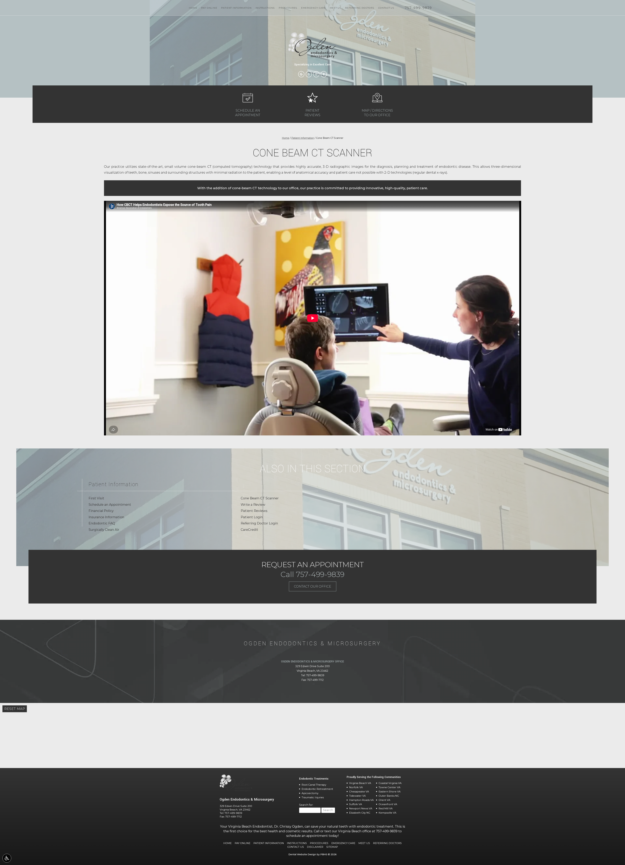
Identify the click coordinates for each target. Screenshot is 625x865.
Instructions (265, 8)
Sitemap (332, 846)
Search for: (306, 804)
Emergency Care (313, 8)
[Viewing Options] (6, 858)
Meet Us (335, 8)
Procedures (288, 8)
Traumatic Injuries (313, 797)
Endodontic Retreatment (317, 788)
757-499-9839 (315, 675)
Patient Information (236, 8)
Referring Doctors (359, 8)
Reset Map (14, 709)
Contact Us (386, 8)
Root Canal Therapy (314, 784)
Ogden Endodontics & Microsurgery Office (312, 661)
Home (193, 8)
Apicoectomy (310, 793)
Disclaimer (315, 846)
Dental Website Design (302, 854)
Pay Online (209, 8)
